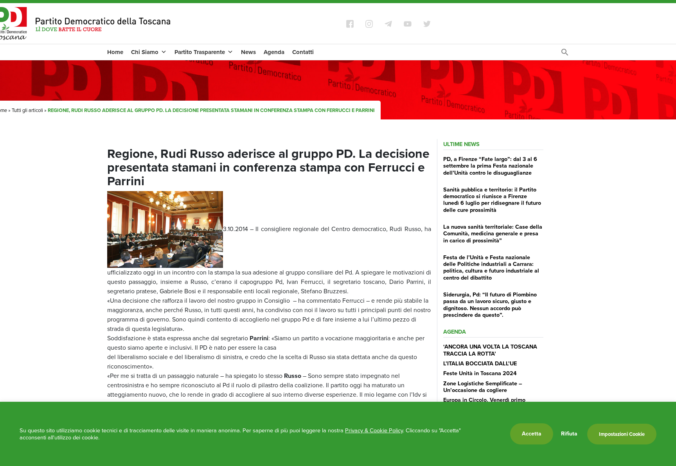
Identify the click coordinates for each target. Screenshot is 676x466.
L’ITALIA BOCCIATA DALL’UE (480, 363)
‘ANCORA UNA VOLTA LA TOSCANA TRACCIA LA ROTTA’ (490, 350)
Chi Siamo (144, 52)
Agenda (274, 52)
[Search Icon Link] (565, 54)
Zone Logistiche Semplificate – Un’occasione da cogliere (482, 386)
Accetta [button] (531, 434)
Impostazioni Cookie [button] (622, 434)
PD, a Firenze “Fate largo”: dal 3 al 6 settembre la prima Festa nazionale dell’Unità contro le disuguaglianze (490, 166)
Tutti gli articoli (27, 110)
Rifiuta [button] (569, 433)
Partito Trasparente (199, 52)
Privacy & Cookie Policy (374, 430)
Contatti (303, 52)
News (248, 52)
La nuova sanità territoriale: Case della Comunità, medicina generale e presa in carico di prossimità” (492, 233)
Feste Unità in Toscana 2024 (480, 373)
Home (115, 52)
